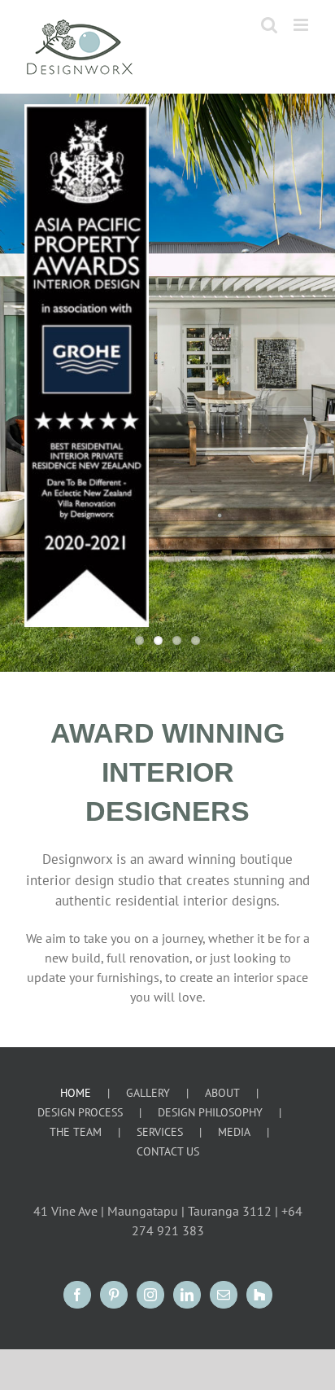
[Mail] (223, 1295)
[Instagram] (150, 1295)
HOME (75, 1092)
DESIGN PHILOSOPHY (210, 1112)
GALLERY (148, 1092)
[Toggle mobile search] (269, 24)
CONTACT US (168, 1151)
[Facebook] (77, 1295)
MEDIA (234, 1132)
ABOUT (222, 1092)
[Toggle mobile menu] (302, 24)
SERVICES (160, 1132)
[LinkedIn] (187, 1295)
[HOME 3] (167, 383)
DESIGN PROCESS (80, 1112)
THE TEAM (76, 1132)
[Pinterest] (114, 1295)
